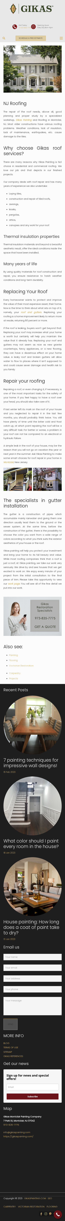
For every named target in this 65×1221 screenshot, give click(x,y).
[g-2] (47, 479)
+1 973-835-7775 (25, 28)
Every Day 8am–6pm (45, 27)
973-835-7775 (11, 1124)
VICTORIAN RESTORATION (31, 1206)
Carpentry (14, 673)
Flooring (13, 660)
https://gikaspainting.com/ (18, 1136)
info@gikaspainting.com (16, 1132)
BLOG (6, 1043)
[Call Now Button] (58, 1214)
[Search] (4, 38)
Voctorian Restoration (21, 665)
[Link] (32, 9)
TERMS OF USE (10, 1047)
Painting (13, 655)
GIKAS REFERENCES (13, 1056)
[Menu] (61, 38)
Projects (13, 678)
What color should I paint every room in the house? (31, 844)
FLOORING (52, 1206)
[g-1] (18, 479)
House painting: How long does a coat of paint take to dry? (31, 927)
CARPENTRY (9, 1206)
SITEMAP (7, 1051)
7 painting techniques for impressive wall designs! (30, 763)
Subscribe (33, 1096)
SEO (50, 1198)
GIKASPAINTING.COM (35, 1198)
